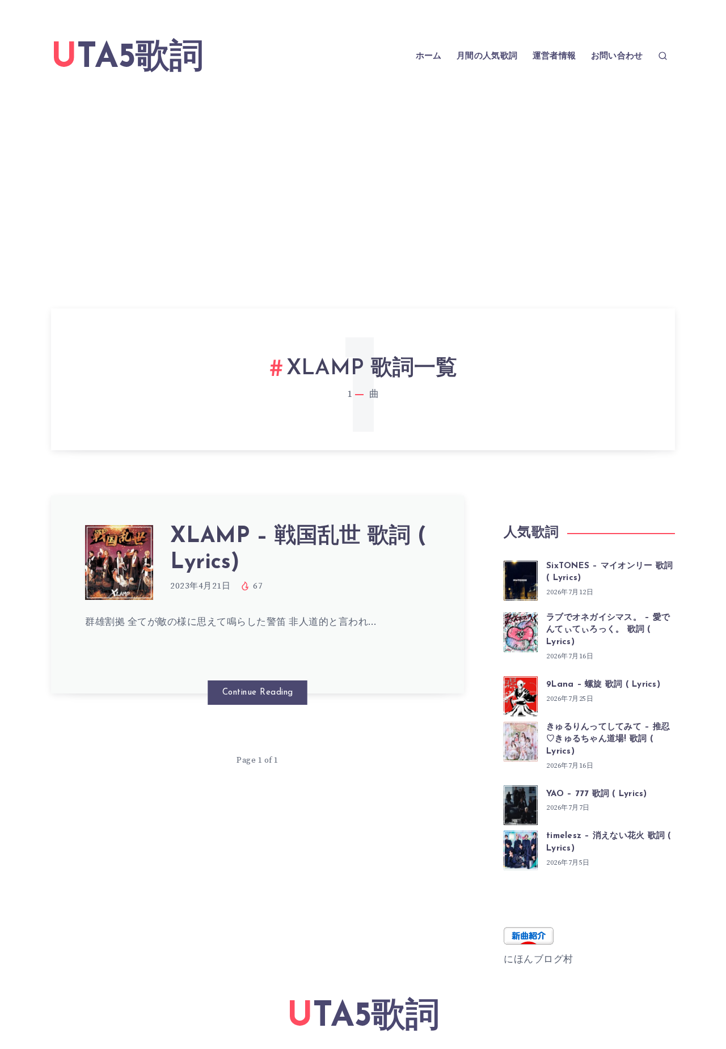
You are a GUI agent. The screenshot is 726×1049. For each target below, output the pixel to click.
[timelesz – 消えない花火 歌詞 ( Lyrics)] (521, 849)
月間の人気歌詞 (487, 56)
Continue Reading (257, 692)
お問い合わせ (617, 56)
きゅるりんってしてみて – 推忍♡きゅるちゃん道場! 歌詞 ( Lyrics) (608, 739)
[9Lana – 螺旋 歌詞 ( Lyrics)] (521, 694)
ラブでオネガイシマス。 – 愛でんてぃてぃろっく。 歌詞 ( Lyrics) (608, 630)
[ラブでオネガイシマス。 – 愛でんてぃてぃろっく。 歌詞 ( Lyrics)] (521, 630)
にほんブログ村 (538, 959)
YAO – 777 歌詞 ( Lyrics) (596, 794)
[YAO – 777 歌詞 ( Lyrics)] (521, 803)
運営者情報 (554, 56)
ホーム (429, 56)
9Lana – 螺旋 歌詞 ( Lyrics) (603, 684)
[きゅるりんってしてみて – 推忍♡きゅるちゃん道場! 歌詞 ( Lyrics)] (521, 740)
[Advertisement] (363, 178)
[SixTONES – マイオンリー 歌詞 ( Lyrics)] (521, 579)
